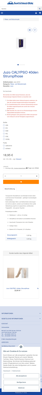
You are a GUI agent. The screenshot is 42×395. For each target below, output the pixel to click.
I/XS (6, 125)
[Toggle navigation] (2, 13)
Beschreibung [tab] (10, 189)
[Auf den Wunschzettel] (35, 30)
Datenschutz (16, 371)
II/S (6, 128)
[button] (36, 13)
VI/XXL (7, 139)
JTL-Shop (24, 392)
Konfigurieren (21, 382)
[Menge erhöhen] (37, 176)
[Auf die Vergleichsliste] (30, 30)
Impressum (6, 371)
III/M (6, 131)
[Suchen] (40, 9)
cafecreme (8, 146)
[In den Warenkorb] (4, 24)
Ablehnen (21, 388)
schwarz (8, 148)
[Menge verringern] (5, 176)
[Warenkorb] (40, 13)
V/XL (6, 136)
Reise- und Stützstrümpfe (18, 84)
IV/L (6, 134)
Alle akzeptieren (21, 376)
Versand (18, 159)
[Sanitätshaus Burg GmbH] (20, 3)
